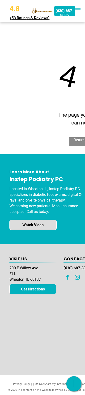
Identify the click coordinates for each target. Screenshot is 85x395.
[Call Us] (74, 386)
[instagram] (77, 277)
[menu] (78, 9)
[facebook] (67, 277)
